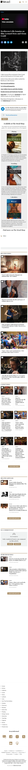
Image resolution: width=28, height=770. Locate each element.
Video (2, 12)
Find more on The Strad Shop (14, 230)
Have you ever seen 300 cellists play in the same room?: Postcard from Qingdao (6, 401)
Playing (14, 131)
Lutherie (4, 696)
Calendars (14, 197)
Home (3, 686)
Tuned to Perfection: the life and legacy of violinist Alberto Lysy (13, 300)
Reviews (4, 707)
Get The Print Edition (7, 701)
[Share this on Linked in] (8, 42)
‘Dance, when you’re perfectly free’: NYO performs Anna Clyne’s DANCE (13, 351)
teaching (21, 126)
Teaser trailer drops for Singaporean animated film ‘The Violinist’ (12, 275)
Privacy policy (9, 754)
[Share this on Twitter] (5, 42)
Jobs (3, 699)
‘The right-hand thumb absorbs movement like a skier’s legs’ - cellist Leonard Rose (17, 495)
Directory (4, 705)
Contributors (19, 750)
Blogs (3, 396)
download (17, 94)
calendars (9, 128)
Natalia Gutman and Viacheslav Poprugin (12, 91)
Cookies (16, 754)
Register (17, 544)
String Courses (5, 714)
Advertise (4, 716)
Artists (3, 688)
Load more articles (14, 518)
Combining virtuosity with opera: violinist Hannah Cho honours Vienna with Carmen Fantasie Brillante (20, 453)
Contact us (4, 724)
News (3, 694)
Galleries (4, 690)
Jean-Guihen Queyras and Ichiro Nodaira (12, 89)
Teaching (14, 163)
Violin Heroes (6, 100)
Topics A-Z (14, 752)
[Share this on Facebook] (2, 42)
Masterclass (5, 726)
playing (15, 126)
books (24, 126)
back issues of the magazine (20, 128)
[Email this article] (11, 42)
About (3, 722)
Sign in (8, 39)
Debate (4, 703)
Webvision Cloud (17, 765)
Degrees (4, 720)
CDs (6, 128)
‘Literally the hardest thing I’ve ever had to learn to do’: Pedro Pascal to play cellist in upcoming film (13, 377)
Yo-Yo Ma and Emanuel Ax (8, 86)
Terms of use (22, 752)
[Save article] (26, 42)
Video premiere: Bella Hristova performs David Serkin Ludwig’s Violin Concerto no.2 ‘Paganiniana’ (14, 326)
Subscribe (3, 94)
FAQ (21, 754)
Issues (3, 692)
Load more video (14, 466)
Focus (10, 492)
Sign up (5, 119)
